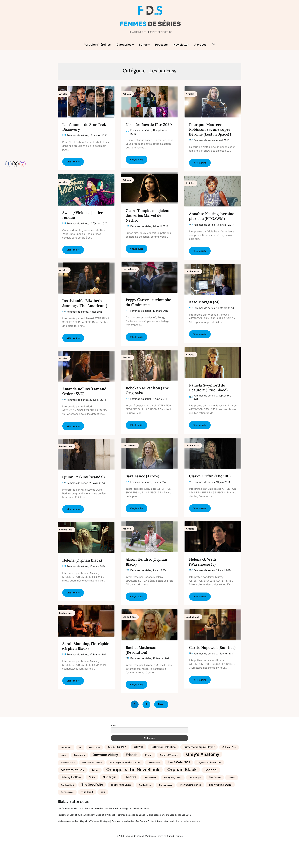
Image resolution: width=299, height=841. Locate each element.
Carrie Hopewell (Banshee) (212, 647)
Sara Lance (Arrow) (142, 476)
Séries (143, 44)
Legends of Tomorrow (209, 762)
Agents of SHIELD (117, 747)
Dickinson (79, 755)
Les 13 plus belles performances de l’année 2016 (166, 814)
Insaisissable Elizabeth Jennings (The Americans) (84, 303)
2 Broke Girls (66, 747)
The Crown (215, 777)
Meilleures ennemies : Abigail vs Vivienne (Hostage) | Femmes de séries (94, 821)
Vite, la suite (73, 161)
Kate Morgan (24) (204, 302)
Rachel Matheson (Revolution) (141, 650)
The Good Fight (67, 785)
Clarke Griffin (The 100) (209, 476)
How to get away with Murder (124, 762)
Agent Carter (94, 747)
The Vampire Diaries (190, 784)
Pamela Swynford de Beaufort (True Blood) (208, 387)
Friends (132, 755)
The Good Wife (92, 784)
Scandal (211, 770)
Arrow (138, 747)
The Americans (150, 778)
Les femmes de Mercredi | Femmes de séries (80, 808)
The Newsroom (165, 785)
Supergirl (109, 777)
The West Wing (67, 792)
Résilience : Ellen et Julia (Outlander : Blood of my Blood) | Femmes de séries (96, 814)
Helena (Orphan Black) (82, 560)
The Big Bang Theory (172, 778)
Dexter (63, 755)
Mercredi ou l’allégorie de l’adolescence (129, 808)
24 (80, 747)
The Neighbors (145, 785)
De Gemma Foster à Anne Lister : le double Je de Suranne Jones (168, 821)
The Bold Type (195, 778)
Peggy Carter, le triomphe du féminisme (148, 302)
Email (113, 725)
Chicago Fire (229, 747)
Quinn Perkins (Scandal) (83, 477)
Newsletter (181, 44)
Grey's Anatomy (202, 754)
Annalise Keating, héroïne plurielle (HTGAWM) (211, 216)
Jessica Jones (154, 763)
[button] (214, 44)
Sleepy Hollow (71, 777)
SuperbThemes (175, 836)
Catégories (123, 44)
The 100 (130, 777)
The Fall (231, 778)
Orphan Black (182, 769)
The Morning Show (121, 784)
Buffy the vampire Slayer (199, 747)
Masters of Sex (72, 770)
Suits (92, 777)
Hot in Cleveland (68, 763)
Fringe (148, 755)
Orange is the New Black (132, 769)
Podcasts (161, 44)
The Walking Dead (220, 784)
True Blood (87, 792)
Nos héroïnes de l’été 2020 (149, 124)
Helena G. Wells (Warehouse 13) (202, 562)
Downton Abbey (105, 755)
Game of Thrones (169, 755)
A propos (200, 44)
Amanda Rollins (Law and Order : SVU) (84, 391)
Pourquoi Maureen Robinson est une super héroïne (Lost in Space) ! (210, 129)
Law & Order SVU (179, 762)
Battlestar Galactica (163, 747)
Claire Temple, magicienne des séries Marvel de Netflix (149, 215)
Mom (95, 770)
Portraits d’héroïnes (97, 44)
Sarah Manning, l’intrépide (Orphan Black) (85, 646)
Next (161, 704)
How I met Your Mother (92, 763)
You (103, 792)
